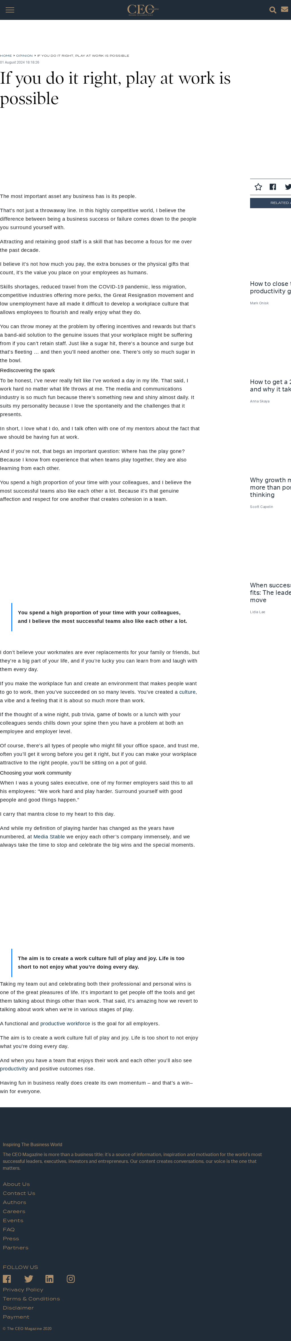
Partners (15, 1248)
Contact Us (19, 1193)
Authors (14, 1202)
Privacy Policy (23, 1290)
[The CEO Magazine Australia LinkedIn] (56, 1279)
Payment (16, 1317)
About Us (16, 1184)
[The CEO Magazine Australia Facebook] (13, 1279)
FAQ (9, 1230)
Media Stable (49, 837)
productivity (14, 1069)
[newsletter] (284, 11)
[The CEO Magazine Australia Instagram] (77, 1279)
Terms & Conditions (31, 1299)
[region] (45, 39)
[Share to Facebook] (274, 188)
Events (13, 1220)
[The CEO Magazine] (136, 1129)
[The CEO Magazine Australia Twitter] (34, 1279)
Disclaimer (18, 1308)
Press (11, 1239)
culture (187, 692)
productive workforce (65, 1023)
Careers (14, 1211)
